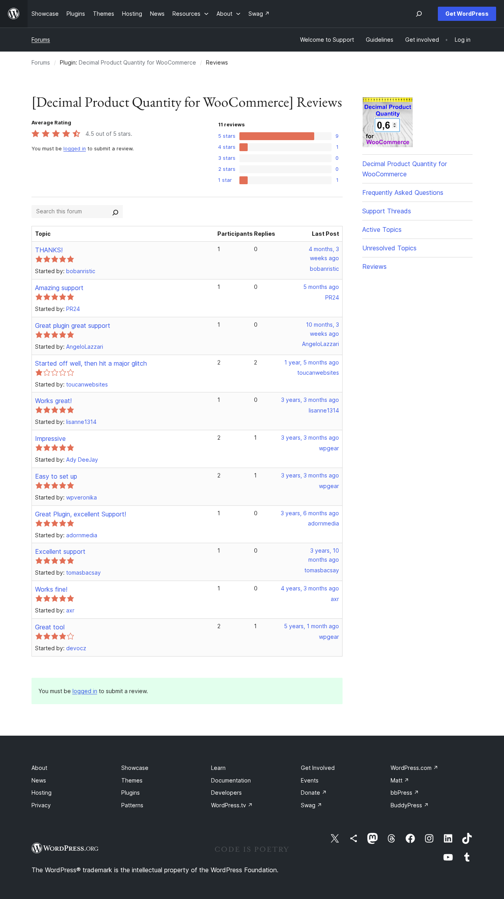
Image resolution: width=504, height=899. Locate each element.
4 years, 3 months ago (310, 588)
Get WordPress (467, 13)
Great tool (50, 627)
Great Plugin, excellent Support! (80, 514)
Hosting (42, 792)
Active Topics (382, 229)
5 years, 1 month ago (311, 626)
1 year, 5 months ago (311, 362)
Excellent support (60, 551)
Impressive (50, 438)
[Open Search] (419, 14)
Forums (41, 39)
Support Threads (386, 211)
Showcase (134, 767)
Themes (132, 780)
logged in (74, 149)
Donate (314, 792)
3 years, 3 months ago (310, 399)
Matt (400, 780)
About (39, 767)
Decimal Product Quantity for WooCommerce (137, 62)
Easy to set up (56, 476)
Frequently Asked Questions (402, 192)
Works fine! (51, 589)
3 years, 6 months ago (310, 513)
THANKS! (49, 250)
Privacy (41, 805)
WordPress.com (414, 767)
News (39, 780)
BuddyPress (410, 805)
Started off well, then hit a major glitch (91, 363)
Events (310, 780)
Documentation (231, 780)
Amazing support (59, 288)
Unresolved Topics (389, 248)
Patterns (132, 805)
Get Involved (318, 767)
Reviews (374, 266)
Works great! (53, 401)
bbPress (405, 792)
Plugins (130, 792)
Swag (311, 805)
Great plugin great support (72, 325)
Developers (226, 792)
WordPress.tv (232, 805)
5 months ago (321, 286)
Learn (218, 767)
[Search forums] (115, 211)
